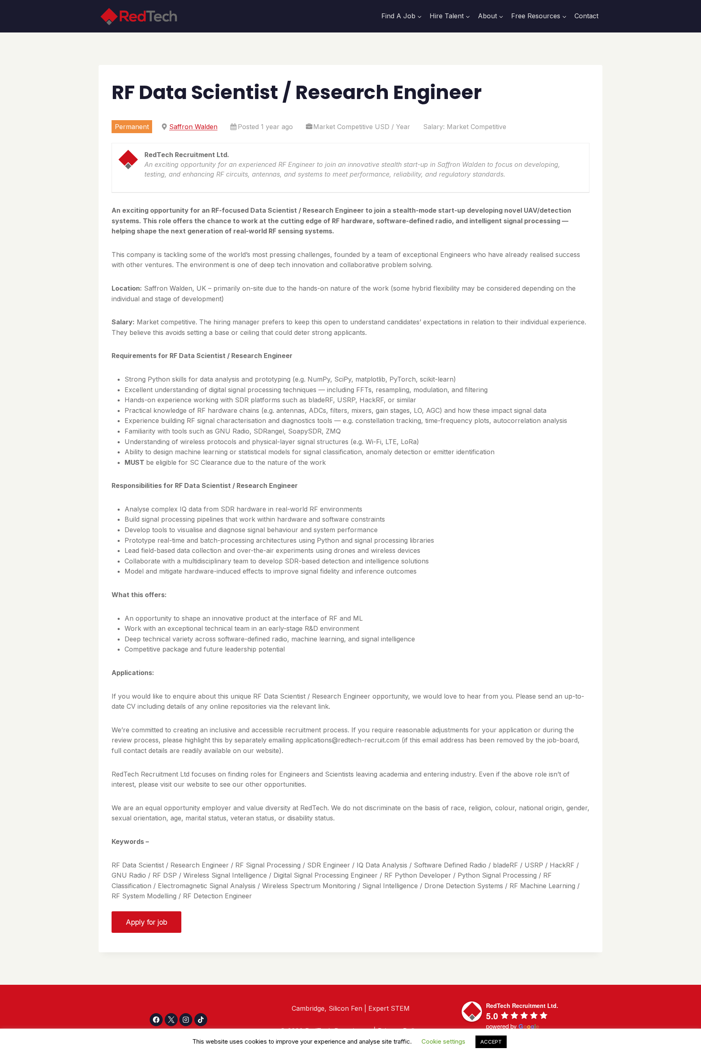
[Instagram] (185, 1019)
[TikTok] (200, 1019)
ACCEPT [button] (491, 1041)
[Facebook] (156, 1019)
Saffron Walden (193, 127)
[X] (171, 1019)
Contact (586, 16)
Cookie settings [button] (443, 1041)
